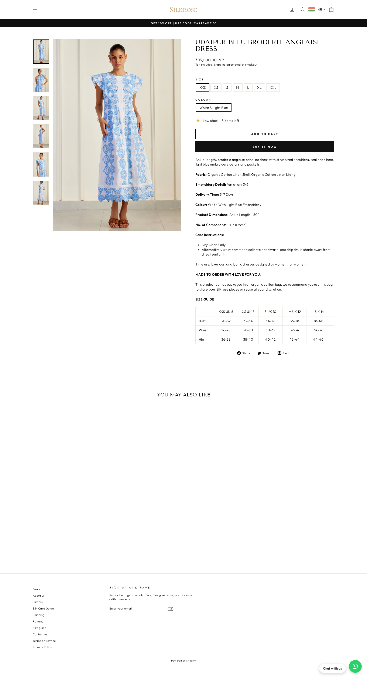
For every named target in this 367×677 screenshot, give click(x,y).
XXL (273, 87)
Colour (203, 99)
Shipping (220, 64)
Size (199, 79)
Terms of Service (44, 641)
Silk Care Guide (43, 608)
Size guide (39, 628)
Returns (38, 621)
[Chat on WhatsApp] (355, 666)
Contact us (40, 634)
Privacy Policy (42, 647)
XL (259, 87)
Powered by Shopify (183, 660)
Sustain (38, 602)
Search (37, 589)
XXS (202, 87)
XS (216, 87)
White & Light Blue (213, 107)
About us (39, 595)
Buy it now (265, 146)
